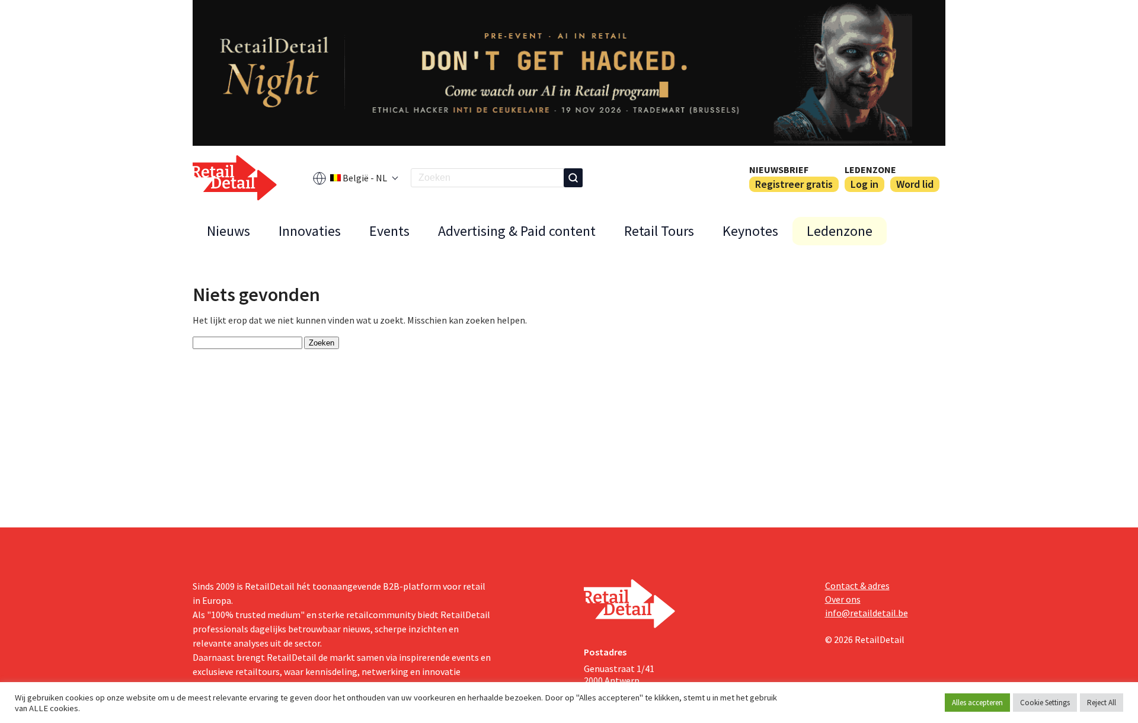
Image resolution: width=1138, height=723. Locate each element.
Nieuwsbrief (778, 169)
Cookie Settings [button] (1045, 703)
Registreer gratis (794, 184)
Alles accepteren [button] (977, 703)
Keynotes (750, 231)
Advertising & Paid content (517, 231)
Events (389, 231)
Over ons (843, 599)
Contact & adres (857, 585)
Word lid (915, 184)
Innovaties (310, 231)
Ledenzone (870, 169)
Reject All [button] (1101, 703)
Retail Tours (659, 231)
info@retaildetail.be (866, 613)
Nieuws (228, 231)
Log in (864, 184)
